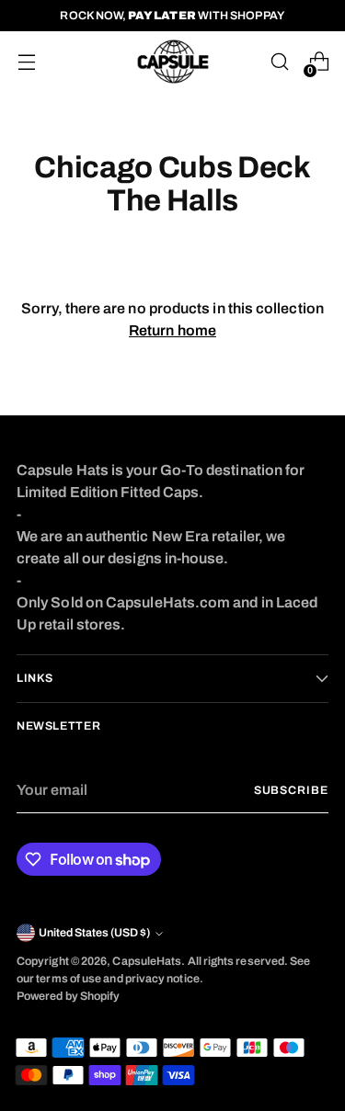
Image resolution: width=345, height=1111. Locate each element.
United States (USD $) (94, 932)
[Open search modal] (279, 62)
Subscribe (291, 790)
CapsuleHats (146, 961)
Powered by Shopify (68, 996)
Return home (172, 330)
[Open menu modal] (26, 62)
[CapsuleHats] (173, 62)
